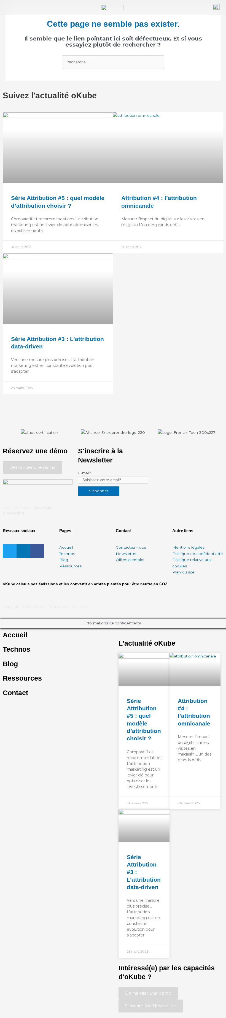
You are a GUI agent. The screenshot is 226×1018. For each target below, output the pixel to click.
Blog (10, 664)
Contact (15, 693)
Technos (16, 649)
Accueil (15, 635)
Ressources (22, 678)
